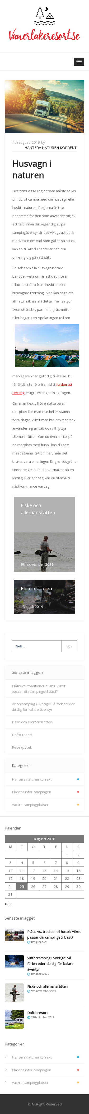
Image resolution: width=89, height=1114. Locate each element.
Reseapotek (22, 747)
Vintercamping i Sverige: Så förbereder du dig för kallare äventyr (43, 706)
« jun (8, 903)
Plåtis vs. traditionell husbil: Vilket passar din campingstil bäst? (38, 688)
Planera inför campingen (31, 791)
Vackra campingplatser (30, 804)
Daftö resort (22, 734)
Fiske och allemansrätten (32, 722)
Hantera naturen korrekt (50, 147)
